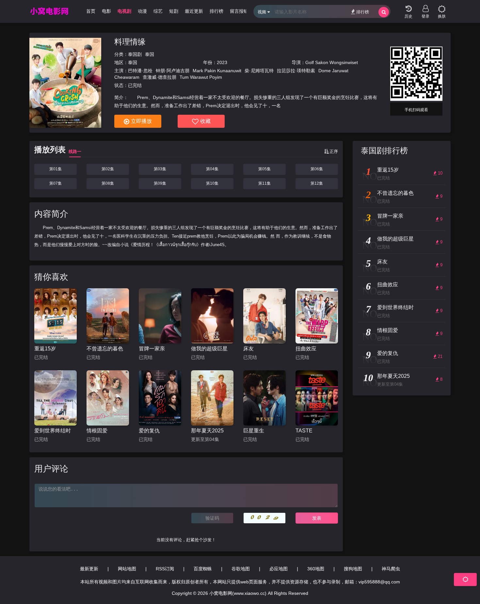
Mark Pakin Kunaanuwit (217, 70)
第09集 (160, 183)
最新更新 (89, 568)
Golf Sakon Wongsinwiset (331, 62)
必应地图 (278, 568)
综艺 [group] (158, 11)
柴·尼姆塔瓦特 (259, 70)
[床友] (264, 316)
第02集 (108, 169)
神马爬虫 (391, 568)
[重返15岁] (55, 316)
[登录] (425, 6)
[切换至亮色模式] (442, 6)
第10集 (212, 183)
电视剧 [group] (124, 11)
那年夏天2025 (207, 430)
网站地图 (127, 568)
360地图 (315, 568)
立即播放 (141, 121)
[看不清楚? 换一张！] (264, 518)
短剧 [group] (173, 11)
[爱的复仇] (160, 398)
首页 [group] (90, 11)
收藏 (205, 121)
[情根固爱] (108, 398)
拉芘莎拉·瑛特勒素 (296, 70)
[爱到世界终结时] (55, 398)
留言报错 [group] (239, 11)
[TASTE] (317, 398)
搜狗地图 (353, 568)
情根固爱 (97, 430)
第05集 (264, 169)
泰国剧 (135, 54)
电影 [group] (106, 11)
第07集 (55, 183)
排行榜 (362, 11)
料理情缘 (130, 41)
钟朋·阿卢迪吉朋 (172, 70)
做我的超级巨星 (209, 348)
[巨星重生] (264, 398)
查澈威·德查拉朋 (159, 77)
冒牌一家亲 (152, 348)
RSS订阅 (165, 568)
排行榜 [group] (216, 11)
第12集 (317, 183)
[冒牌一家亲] (160, 316)
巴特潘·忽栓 (140, 70)
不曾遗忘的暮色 (105, 348)
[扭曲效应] (317, 316)
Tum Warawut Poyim (201, 77)
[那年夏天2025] (212, 398)
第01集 (55, 169)
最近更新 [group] (194, 11)
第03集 (160, 169)
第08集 (108, 183)
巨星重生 (253, 430)
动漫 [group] (142, 11)
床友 (248, 348)
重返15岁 (45, 348)
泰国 (149, 54)
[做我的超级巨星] (212, 316)
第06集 (317, 169)
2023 (222, 62)
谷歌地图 (241, 568)
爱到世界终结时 (52, 430)
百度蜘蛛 (203, 568)
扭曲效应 (306, 348)
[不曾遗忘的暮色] (108, 316)
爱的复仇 (149, 430)
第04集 (212, 169)
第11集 (264, 183)
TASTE (304, 430)
